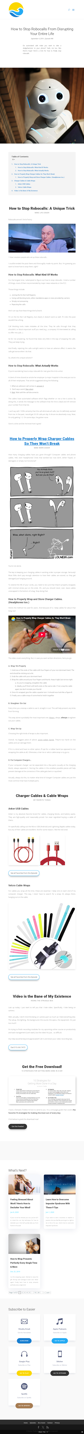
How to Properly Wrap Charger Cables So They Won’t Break (34, 174)
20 (38, 1293)
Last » (48, 1293)
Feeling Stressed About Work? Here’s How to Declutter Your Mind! (21, 1203)
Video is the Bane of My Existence (26, 191)
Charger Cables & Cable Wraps (24, 181)
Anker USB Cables (24, 184)
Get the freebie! (18, 1126)
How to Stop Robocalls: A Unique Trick (27, 164)
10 (35, 1293)
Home (26, 1423)
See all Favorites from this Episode (24, 873)
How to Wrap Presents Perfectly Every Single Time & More (23, 1263)
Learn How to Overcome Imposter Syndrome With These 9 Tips (58, 1203)
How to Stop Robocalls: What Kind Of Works (33, 167)
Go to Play (24, 1373)
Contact (50, 1423)
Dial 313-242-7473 (18, 1047)
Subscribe (24, 1341)
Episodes (33, 1423)
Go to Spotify (24, 1406)
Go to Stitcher (59, 1373)
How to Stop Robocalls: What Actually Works (33, 171)
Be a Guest (41, 1423)
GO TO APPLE (60, 1341)
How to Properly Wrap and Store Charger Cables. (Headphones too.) (41, 177)
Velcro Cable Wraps (24, 187)
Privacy (57, 1423)
